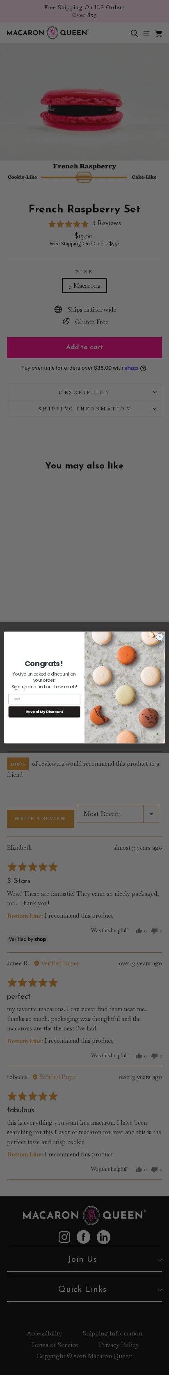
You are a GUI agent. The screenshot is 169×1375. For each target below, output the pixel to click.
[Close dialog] (159, 637)
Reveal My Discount (44, 712)
